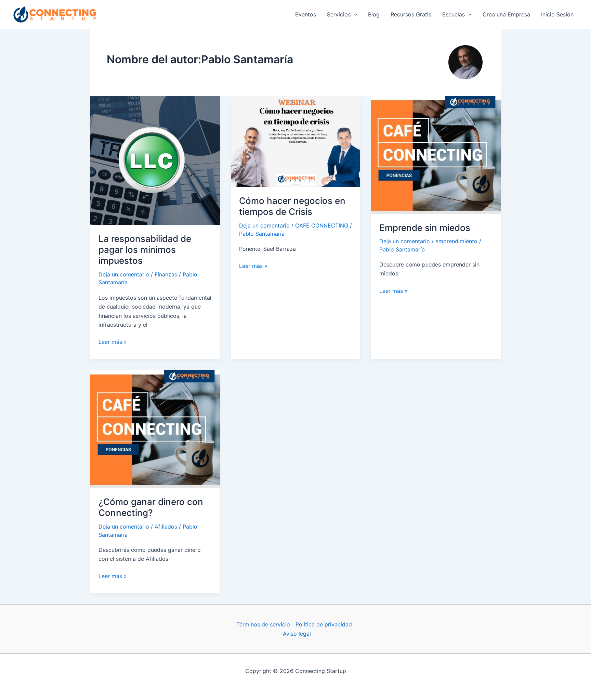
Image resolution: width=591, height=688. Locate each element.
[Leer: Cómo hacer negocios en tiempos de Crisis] (295, 141)
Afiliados (166, 526)
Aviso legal (297, 633)
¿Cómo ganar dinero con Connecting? (150, 507)
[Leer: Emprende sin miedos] (436, 154)
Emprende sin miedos (424, 227)
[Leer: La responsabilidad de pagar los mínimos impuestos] (155, 159)
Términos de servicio (263, 624)
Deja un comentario (123, 274)
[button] (354, 14)
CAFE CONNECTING (321, 225)
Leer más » (112, 342)
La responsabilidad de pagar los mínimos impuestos (144, 249)
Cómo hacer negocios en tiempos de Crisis (292, 206)
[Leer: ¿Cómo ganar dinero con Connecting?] (155, 428)
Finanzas (166, 274)
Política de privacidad (324, 624)
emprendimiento (456, 241)
